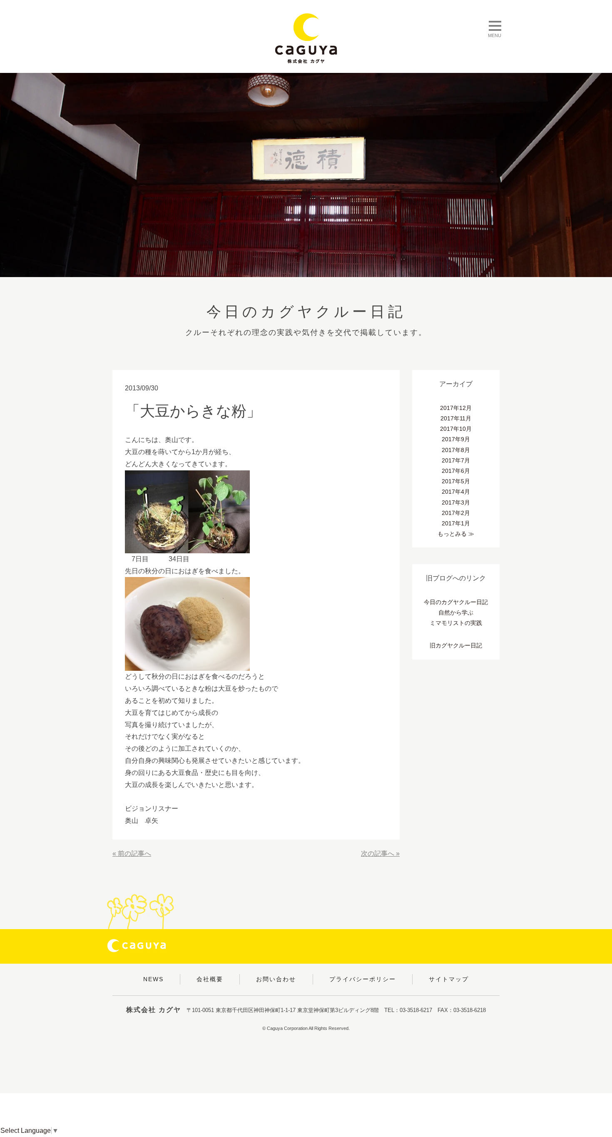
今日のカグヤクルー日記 (456, 602)
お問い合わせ (276, 979)
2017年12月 (456, 408)
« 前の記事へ (131, 853)
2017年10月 (456, 428)
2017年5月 (456, 481)
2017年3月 (456, 502)
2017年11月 (455, 418)
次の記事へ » (380, 853)
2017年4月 (456, 491)
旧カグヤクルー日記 (456, 645)
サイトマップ (449, 979)
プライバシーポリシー (362, 979)
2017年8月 (456, 450)
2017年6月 (456, 470)
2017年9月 (456, 439)
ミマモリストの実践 (456, 623)
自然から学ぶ (455, 612)
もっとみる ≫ (456, 533)
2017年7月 (456, 460)
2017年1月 (456, 523)
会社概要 (210, 979)
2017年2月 (456, 513)
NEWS (153, 979)
